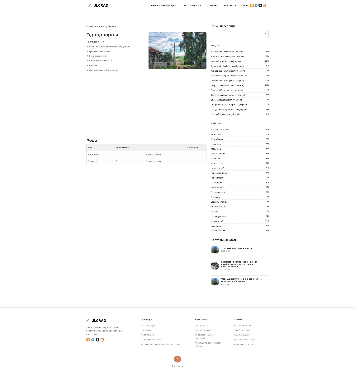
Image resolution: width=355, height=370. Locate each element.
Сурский (240, 211)
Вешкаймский (240, 139)
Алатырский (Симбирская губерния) (240, 51)
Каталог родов (148, 325)
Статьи (245, 5)
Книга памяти (229, 5)
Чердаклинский (240, 230)
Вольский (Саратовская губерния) (240, 90)
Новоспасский (240, 177)
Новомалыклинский (240, 172)
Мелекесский (240, 163)
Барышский (240, 134)
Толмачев (93, 161)
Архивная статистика (244, 344)
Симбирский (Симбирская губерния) (240, 80)
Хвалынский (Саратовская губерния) (240, 94)
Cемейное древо (242, 330)
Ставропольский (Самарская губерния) (240, 104)
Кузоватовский (240, 153)
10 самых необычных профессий (205, 336)
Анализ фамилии (153, 154)
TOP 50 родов (201, 325)
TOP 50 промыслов (204, 330)
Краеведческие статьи (151, 339)
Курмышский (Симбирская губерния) (240, 70)
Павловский (240, 182)
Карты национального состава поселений (161, 344)
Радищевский (123, 46)
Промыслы (212, 5)
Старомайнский (240, 206)
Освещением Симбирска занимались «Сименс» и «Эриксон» (241, 280)
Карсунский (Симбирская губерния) (240, 66)
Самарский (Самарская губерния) (240, 99)
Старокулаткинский (240, 201)
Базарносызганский (240, 129)
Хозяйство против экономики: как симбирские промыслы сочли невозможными (239, 264)
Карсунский (240, 148)
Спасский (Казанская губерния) (240, 114)
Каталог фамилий (192, 5)
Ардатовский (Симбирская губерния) (240, 56)
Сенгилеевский (240, 192)
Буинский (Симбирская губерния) (240, 61)
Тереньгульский (240, 216)
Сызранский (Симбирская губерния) (240, 85)
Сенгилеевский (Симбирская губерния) (240, 75)
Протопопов (94, 154)
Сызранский (100, 56)
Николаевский (240, 168)
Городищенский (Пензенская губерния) (240, 109)
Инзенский (240, 143)
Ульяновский (240, 221)
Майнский (240, 158)
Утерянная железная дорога (236, 248)
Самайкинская (105, 60)
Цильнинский (240, 225)
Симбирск (240, 197)
